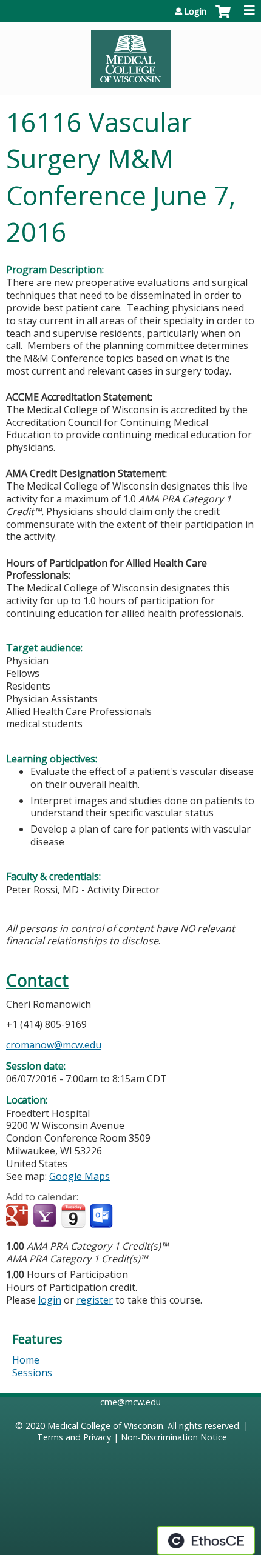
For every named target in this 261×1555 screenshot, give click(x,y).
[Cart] (223, 17)
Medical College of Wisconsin (105, 1425)
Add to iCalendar (73, 1216)
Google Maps (79, 1176)
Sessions (32, 1372)
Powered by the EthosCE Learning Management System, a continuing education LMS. (206, 1540)
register (94, 1300)
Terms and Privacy (74, 1437)
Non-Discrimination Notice (174, 1437)
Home (25, 1360)
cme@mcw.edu (130, 1402)
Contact (37, 980)
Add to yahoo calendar (45, 1216)
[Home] (130, 55)
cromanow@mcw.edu (53, 1044)
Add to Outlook (102, 1216)
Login (195, 11)
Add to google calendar (18, 1216)
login (49, 1300)
